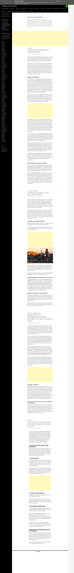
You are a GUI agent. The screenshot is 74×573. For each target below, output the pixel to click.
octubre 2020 (4, 108)
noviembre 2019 (4, 114)
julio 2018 (3, 134)
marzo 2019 (3, 123)
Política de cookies (26, 3)
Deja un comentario (38, 196)
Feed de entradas (4, 148)
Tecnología (18, 8)
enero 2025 (3, 62)
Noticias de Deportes (55, 8)
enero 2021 (3, 104)
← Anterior (37, 551)
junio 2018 (3, 135)
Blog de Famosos (62, 8)
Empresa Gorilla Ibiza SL (5, 21)
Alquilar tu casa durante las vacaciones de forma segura (39, 424)
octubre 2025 (4, 54)
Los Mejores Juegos (16, 11)
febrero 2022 (3, 92)
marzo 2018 (3, 139)
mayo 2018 (3, 136)
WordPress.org (4, 151)
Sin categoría (31, 11)
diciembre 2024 (4, 63)
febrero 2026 (3, 50)
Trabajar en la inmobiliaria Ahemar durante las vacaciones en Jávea (40, 318)
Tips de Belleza (43, 8)
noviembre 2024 (4, 65)
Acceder (3, 147)
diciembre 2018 (4, 127)
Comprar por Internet (5, 8)
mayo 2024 (3, 70)
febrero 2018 (3, 140)
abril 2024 (3, 71)
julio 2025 (3, 57)
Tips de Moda (31, 8)
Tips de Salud (12, 8)
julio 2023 (3, 79)
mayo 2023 (3, 82)
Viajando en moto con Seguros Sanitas (38, 194)
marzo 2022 (3, 91)
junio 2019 (3, 121)
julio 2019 (3, 119)
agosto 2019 (3, 118)
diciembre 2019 (4, 113)
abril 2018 (3, 138)
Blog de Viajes (36, 8)
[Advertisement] (40, 38)
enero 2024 (3, 74)
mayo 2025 (3, 58)
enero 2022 (3, 93)
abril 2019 (3, 122)
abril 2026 (3, 48)
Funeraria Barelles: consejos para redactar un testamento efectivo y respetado (6, 25)
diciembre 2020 (4, 105)
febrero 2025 (3, 61)
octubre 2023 (4, 76)
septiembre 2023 (4, 78)
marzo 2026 (3, 49)
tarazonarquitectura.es (5, 23)
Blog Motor (4, 11)
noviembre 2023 (4, 75)
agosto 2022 (3, 88)
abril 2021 (3, 100)
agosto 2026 (3, 44)
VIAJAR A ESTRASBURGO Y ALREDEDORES (38, 51)
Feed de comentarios (5, 150)
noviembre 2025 (4, 53)
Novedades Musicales (23, 11)
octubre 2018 (4, 130)
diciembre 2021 (4, 95)
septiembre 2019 (4, 117)
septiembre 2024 (4, 67)
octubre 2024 (4, 66)
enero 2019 (3, 126)
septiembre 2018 (4, 131)
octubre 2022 (4, 87)
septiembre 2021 (4, 97)
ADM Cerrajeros (38, 513)
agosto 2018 (3, 132)
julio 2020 (3, 110)
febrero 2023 (3, 84)
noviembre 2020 (4, 106)
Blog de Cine (9, 11)
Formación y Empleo (24, 8)
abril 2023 (3, 83)
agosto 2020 (3, 109)
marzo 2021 (3, 101)
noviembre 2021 (4, 96)
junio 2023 (3, 80)
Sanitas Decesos (49, 295)
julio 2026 (3, 45)
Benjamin (31, 196)
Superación (48, 8)
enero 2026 (3, 52)
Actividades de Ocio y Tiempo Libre (9, 6)
